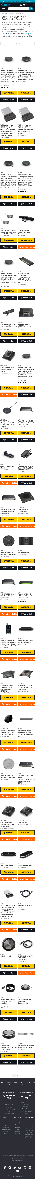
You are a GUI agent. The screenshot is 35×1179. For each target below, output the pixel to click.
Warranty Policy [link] (29, 1130)
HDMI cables (29, 33)
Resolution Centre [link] (5, 1132)
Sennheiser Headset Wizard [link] (29, 1137)
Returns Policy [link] (29, 1128)
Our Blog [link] (17, 1122)
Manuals (15, 1082)
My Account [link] (6, 1120)
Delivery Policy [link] (29, 1126)
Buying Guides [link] (17, 1124)
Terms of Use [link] (29, 1120)
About (28, 1082)
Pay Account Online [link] (6, 1124)
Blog (2, 1082)
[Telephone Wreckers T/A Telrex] (5, 5)
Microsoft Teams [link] (29, 1134)
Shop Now (28, 1)
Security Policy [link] (29, 1124)
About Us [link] (17, 1120)
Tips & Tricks (22, 1084)
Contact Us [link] (17, 1134)
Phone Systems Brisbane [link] (17, 1126)
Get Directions (9, 1107)
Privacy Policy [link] (29, 1122)
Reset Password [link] (6, 1129)
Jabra (8, 33)
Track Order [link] (6, 1122)
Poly (3, 33)
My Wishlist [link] (6, 1127)
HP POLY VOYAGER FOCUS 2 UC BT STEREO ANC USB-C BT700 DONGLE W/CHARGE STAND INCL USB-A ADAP (14, 1171)
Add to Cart (9, 99)
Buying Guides (8, 1083)
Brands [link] (17, 1129)
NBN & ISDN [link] (29, 1132)
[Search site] (31, 8)
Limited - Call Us (28, 247)
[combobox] (18, 8)
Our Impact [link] (17, 1131)
